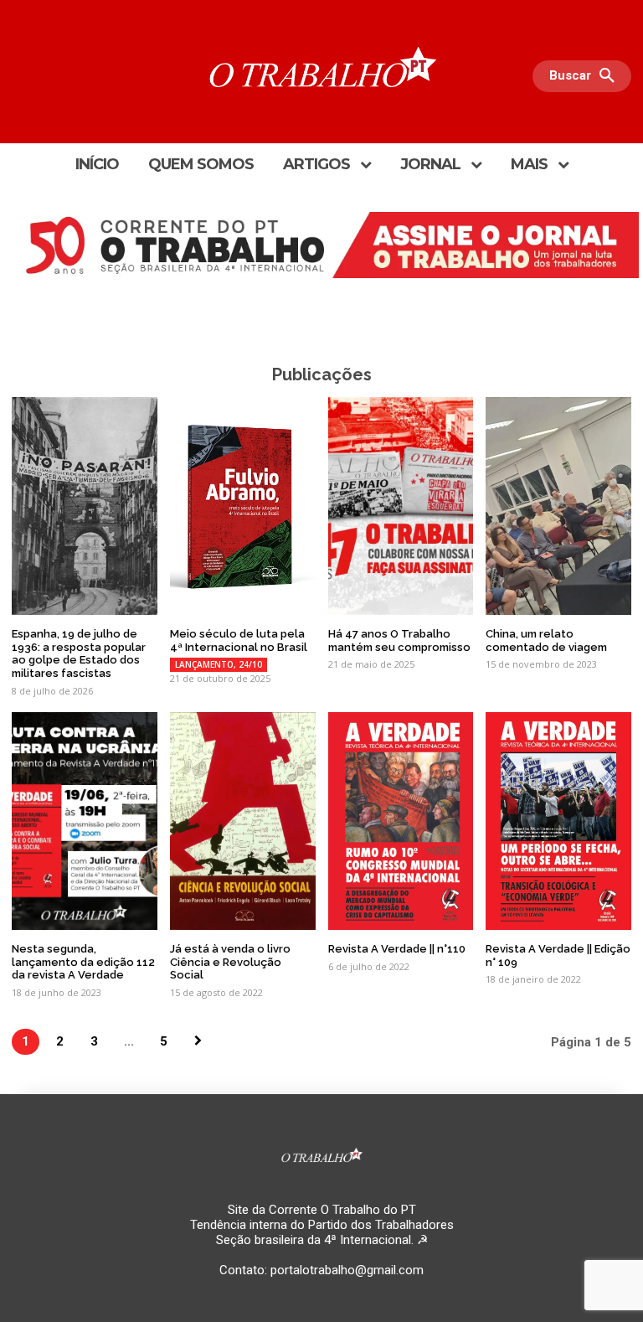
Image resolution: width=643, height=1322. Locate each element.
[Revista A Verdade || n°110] (401, 821)
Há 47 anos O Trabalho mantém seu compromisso (399, 640)
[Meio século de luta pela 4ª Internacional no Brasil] (243, 506)
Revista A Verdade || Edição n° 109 (558, 955)
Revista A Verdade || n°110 (397, 948)
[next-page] (198, 1042)
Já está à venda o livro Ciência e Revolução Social (230, 961)
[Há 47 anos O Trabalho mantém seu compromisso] (401, 506)
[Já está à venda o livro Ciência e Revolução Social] (243, 821)
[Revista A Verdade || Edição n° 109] (558, 821)
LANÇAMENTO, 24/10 (218, 664)
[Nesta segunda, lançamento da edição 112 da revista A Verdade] (84, 821)
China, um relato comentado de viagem (546, 640)
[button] (586, 76)
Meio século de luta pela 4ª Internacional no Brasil (238, 640)
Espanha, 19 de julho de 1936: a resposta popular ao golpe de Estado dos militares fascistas (79, 653)
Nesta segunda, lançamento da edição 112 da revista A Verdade (83, 961)
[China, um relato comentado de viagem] (558, 506)
